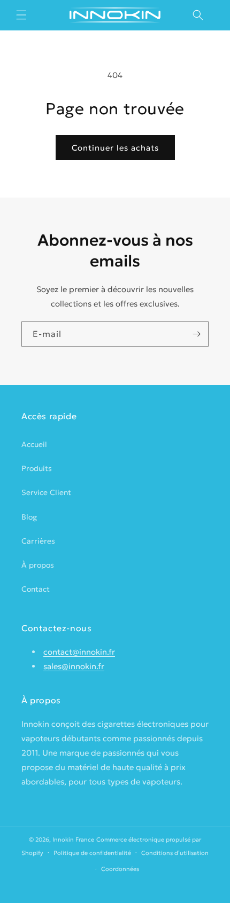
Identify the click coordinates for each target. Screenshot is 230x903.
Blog (29, 517)
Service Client (46, 492)
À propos (37, 565)
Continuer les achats (115, 148)
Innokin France (73, 839)
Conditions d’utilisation (175, 853)
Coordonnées (120, 869)
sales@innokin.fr (73, 666)
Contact (35, 589)
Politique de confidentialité (92, 853)
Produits (36, 468)
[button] (21, 15)
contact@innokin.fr (79, 652)
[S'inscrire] (196, 334)
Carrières (38, 541)
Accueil (34, 444)
